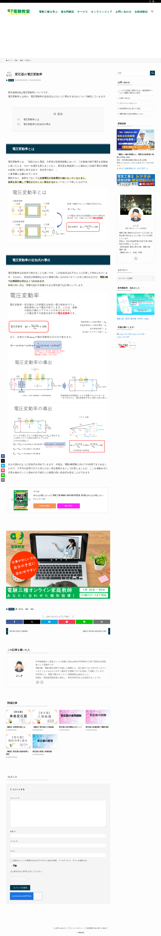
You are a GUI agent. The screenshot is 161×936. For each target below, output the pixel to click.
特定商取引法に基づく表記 (129, 109)
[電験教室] (19, 12)
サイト (12, 851)
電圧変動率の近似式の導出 (36, 124)
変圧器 (11, 80)
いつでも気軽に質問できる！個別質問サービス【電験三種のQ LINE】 (136, 91)
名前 (13, 831)
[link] (37, 682)
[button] (14, 622)
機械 (26, 609)
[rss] (153, 1)
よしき (19, 675)
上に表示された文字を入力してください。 (27, 871)
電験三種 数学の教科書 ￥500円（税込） (133, 319)
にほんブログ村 (123, 337)
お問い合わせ (124, 98)
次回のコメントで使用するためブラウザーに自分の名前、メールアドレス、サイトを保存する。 (50, 860)
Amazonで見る (44, 506)
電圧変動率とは (30, 119)
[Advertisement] (80, 39)
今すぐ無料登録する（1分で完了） (133, 168)
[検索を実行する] (152, 73)
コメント (14, 798)
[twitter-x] (150, 1)
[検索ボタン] (152, 12)
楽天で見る (68, 506)
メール (14, 841)
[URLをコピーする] (101, 622)
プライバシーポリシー (128, 103)
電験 (32, 609)
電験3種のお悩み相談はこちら (131, 114)
